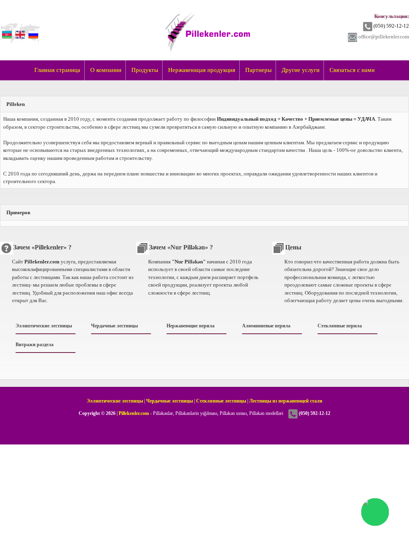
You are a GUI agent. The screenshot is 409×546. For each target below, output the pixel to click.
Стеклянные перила (340, 326)
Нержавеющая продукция (201, 70)
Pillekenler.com (134, 413)
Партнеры (258, 70)
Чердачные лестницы (114, 326)
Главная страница (57, 70)
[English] (19, 29)
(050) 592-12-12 (391, 26)
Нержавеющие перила (190, 326)
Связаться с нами (352, 70)
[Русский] (32, 29)
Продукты (144, 70)
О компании (105, 70)
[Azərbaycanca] (6, 29)
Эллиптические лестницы (44, 326)
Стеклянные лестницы (221, 401)
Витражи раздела (35, 344)
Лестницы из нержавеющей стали (285, 401)
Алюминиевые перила (266, 326)
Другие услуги (301, 70)
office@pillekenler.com (383, 37)
